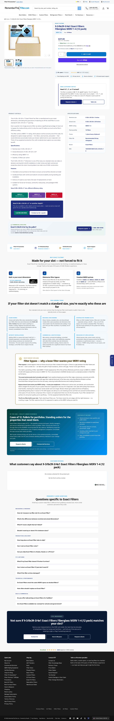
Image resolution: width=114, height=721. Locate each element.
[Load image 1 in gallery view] (8, 62)
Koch (27, 665)
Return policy (8, 692)
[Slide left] (45, 55)
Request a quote (83, 228)
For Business (79, 15)
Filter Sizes (29, 668)
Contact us (63, 718)
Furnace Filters (40, 709)
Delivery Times (52, 665)
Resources (89, 15)
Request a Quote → (71, 102)
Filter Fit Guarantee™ (10, 675)
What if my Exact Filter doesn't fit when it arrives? (33, 561)
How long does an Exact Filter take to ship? (31, 540)
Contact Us (34, 637)
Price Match (51, 668)
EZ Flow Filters (30, 677)
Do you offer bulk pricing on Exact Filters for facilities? (34, 598)
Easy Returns (42, 718)
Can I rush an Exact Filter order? (27, 546)
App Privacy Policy (9, 701)
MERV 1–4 (86, 279)
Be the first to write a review (57, 478)
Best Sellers (30, 660)
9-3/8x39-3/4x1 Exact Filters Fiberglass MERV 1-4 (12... (26, 19)
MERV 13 (54, 195)
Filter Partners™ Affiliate (11, 677)
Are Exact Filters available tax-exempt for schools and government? (39, 604)
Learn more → (17, 248)
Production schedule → (43, 248)
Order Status (52, 670)
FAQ (86, 1)
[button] (32, 15)
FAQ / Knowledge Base (55, 663)
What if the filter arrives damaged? (28, 573)
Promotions (7, 680)
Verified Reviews (9, 670)
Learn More (19, 1)
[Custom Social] (88, 718)
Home (7, 19)
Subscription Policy (10, 696)
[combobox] (57, 8)
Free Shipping (34, 718)
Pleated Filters (30, 670)
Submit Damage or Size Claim (57, 677)
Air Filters (65, 709)
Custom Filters (30, 675)
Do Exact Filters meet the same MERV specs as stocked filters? (38, 582)
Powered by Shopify (24, 718)
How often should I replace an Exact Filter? (31, 588)
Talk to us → (90, 248)
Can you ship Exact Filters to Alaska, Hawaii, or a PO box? (35, 552)
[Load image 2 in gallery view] (18, 62)
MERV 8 (19, 195)
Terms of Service (9, 699)
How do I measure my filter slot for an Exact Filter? (33, 513)
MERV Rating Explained (11, 668)
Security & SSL (50, 718)
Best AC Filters (8, 682)
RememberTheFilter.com (13, 718)
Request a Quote (21, 444)
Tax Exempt (51, 675)
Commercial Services (43, 444)
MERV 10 (97, 279)
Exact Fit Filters (31, 680)
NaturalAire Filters (31, 682)
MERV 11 (37, 195)
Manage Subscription (10, 694)
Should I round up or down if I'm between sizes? (32, 530)
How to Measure (57, 637)
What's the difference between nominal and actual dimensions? (38, 519)
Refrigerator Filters (56, 15)
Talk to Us (93, 102)
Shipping (7, 689)
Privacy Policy (8, 704)
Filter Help (57, 718)
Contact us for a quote (38, 213)
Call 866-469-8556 (21, 213)
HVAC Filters (32, 15)
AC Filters (49, 709)
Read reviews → (66, 248)
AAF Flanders (30, 663)
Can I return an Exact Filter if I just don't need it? (32, 567)
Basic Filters (30, 672)
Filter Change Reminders (55, 680)
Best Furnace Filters (10, 684)
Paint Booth (68, 15)
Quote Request (95, 1)
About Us (7, 663)
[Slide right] (49, 55)
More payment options (82, 64)
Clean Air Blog (8, 672)
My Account (106, 1)
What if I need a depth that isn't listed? (29, 525)
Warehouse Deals (31, 684)
